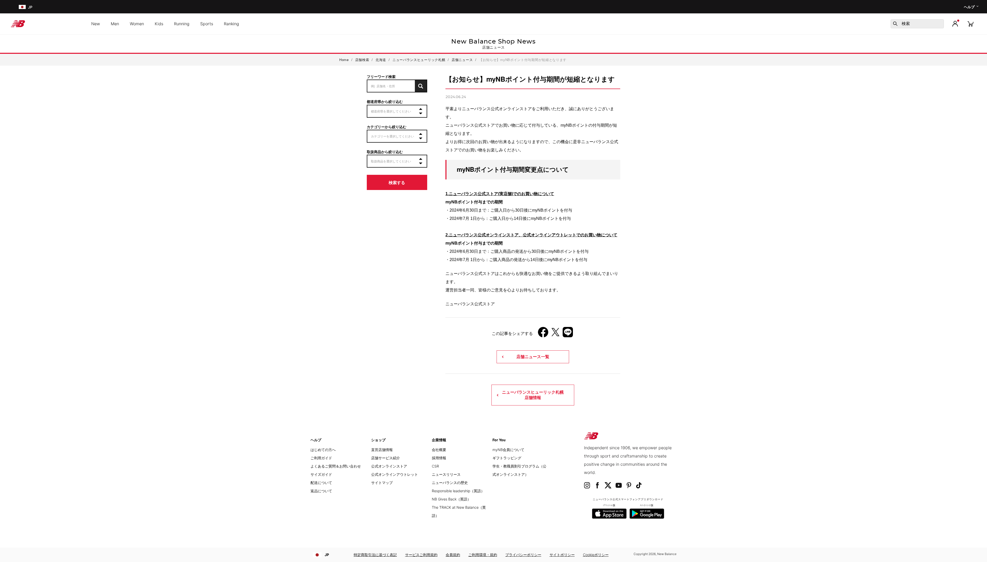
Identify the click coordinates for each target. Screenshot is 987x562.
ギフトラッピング (506, 458)
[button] (955, 24)
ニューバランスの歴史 (450, 482)
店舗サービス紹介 (385, 458)
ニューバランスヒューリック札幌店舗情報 (533, 395)
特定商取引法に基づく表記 (375, 554)
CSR (435, 466)
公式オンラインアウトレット (394, 474)
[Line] (568, 334)
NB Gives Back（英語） (451, 499)
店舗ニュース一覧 (532, 357)
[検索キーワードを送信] (895, 24)
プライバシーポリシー (523, 554)
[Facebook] (543, 334)
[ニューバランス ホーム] (20, 23)
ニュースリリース (446, 474)
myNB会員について (508, 449)
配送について (321, 482)
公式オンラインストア (389, 466)
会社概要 (439, 449)
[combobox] (917, 23)
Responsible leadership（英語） (458, 491)
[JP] (21, 6)
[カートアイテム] (970, 23)
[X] (555, 334)
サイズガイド (321, 474)
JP (327, 554)
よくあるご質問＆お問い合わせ (335, 466)
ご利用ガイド (321, 458)
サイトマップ (382, 482)
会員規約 (453, 554)
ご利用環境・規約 (482, 554)
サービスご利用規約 (421, 554)
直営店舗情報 (382, 449)
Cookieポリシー (596, 554)
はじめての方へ (323, 449)
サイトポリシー (562, 554)
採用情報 (439, 458)
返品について (321, 491)
